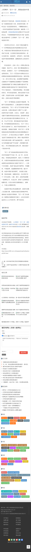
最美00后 (4, 458)
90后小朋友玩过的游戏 (24, 475)
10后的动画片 (5, 447)
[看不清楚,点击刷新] (4, 354)
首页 (1, 5)
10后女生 (4, 450)
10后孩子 (22, 450)
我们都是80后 (22, 491)
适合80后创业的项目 (7, 494)
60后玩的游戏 (5, 423)
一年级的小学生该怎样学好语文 (10, 407)
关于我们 (6, 518)
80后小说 (10, 496)
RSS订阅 (18, 533)
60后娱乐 (10, 418)
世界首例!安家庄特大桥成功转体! (11, 394)
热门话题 (18, 520)
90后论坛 (23, 480)
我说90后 (4, 472)
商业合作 (6, 522)
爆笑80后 (22, 494)
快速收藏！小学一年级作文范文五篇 (12, 401)
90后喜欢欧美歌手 (16, 477)
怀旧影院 (18, 524)
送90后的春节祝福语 (13, 472)
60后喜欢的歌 (5, 420)
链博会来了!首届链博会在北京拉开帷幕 (12, 396)
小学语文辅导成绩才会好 (9, 399)
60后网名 (20, 420)
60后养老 (22, 418)
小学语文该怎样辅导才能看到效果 (11, 392)
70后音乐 (16, 434)
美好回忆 (12, 5)
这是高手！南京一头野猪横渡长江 (11, 405)
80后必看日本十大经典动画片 (11, 373)
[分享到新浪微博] (17, 540)
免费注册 (6, 520)
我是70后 (4, 431)
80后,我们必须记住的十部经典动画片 (13, 377)
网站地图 (18, 535)
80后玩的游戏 (25, 496)
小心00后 (10, 458)
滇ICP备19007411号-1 (6, 511)
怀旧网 (14, 542)
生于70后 (22, 431)
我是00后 (24, 458)
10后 (3, 441)
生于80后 (16, 494)
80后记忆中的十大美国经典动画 (11, 371)
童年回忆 (6, 5)
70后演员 (22, 434)
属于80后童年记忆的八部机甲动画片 (12, 366)
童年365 (12, 224)
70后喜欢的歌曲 (6, 437)
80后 (3, 487)
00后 (3, 455)
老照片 (17, 531)
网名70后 (16, 431)
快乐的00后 (18, 461)
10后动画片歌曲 (22, 445)
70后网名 (14, 437)
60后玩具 (26, 420)
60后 (3, 414)
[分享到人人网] (22, 540)
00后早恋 (4, 464)
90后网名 (17, 480)
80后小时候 (17, 496)
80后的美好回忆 (13, 32)
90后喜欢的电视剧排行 (8, 480)
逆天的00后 (5, 461)
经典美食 (6, 533)
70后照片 (4, 434)
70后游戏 (10, 434)
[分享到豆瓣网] (12, 540)
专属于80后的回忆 (6, 491)
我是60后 (4, 418)
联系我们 (18, 518)
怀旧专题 (18, 522)
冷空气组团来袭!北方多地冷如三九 (11, 403)
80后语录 (4, 496)
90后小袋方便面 (6, 477)
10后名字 (16, 450)
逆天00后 (11, 461)
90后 (3, 469)
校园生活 (18, 528)
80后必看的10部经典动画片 (10, 380)
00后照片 (25, 461)
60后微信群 (13, 420)
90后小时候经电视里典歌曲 (9, 475)
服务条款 (6, 524)
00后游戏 (10, 464)
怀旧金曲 (6, 528)
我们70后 (10, 431)
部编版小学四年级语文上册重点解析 (12, 410)
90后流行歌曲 (5, 483)
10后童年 (12, 447)
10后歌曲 (10, 450)
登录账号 (12, 335)
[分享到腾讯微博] (19, 540)
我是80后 (15, 491)
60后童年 (12, 423)
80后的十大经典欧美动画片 (10, 368)
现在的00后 (17, 458)
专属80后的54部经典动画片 (10, 362)
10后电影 (4, 445)
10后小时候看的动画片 (23, 447)
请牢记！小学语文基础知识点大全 (11, 390)
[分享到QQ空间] (14, 540)
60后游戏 (16, 418)
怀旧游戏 (6, 531)
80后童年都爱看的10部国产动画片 (12, 375)
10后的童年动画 (12, 445)
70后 (3, 428)
